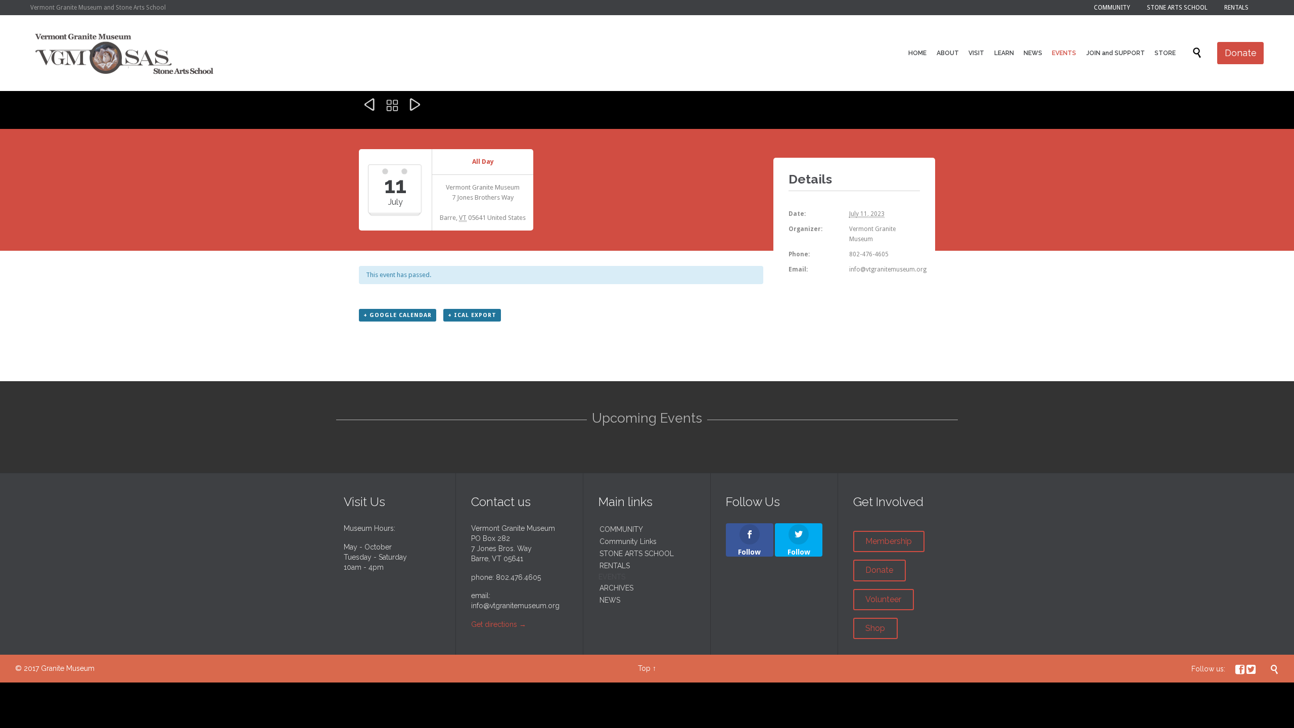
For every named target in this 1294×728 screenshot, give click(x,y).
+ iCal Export (472, 315)
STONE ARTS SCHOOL (636, 554)
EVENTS (611, 577)
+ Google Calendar (397, 315)
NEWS (609, 600)
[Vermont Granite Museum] (124, 53)
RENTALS (614, 566)
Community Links (628, 541)
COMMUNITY (621, 529)
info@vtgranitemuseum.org (515, 606)
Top (644, 668)
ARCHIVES (616, 588)
